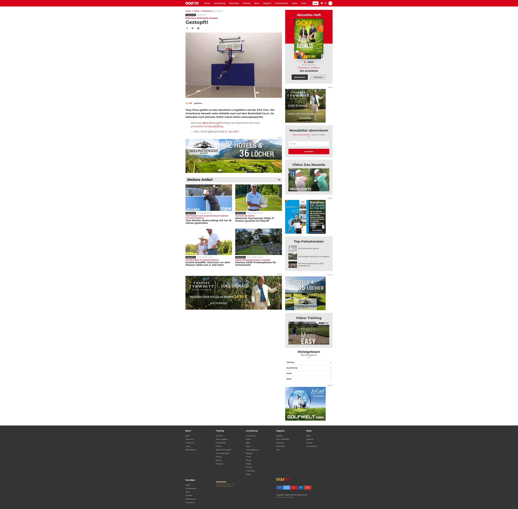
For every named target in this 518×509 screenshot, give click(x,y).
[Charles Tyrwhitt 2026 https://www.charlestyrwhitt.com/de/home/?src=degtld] (233, 293)
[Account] (330, 5)
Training (246, 3)
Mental (218, 460)
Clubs (187, 446)
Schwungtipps (221, 439)
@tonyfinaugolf (211, 122)
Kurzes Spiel (220, 443)
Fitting (248, 460)
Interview (280, 443)
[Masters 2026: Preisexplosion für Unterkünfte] (258, 242)
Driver (248, 439)
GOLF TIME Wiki (282, 439)
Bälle (248, 443)
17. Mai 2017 (232, 131)
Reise (256, 3)
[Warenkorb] (321, 4)
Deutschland (190, 450)
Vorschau (317, 77)
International (311, 446)
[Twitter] (192, 28)
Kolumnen (280, 446)
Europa (309, 443)
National (309, 439)
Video (294, 3)
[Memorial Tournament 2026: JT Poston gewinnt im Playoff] (258, 197)
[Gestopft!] (308, 179)
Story (278, 450)
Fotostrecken (281, 3)
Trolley (248, 464)
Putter (248, 457)
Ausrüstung (219, 3)
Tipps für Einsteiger (223, 450)
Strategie (219, 464)
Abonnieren (299, 77)
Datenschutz (190, 499)
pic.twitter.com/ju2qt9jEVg (207, 126)
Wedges (249, 453)
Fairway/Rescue (252, 450)
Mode (248, 474)
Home (188, 11)
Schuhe (249, 467)
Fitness (218, 457)
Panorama (207, 11)
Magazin (267, 3)
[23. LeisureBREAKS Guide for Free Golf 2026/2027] (309, 217)
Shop (303, 3)
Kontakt (188, 495)
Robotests (234, 3)
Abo (315, 3)
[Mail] (198, 28)
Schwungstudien (222, 453)
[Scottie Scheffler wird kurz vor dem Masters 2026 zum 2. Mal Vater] (208, 242)
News (207, 3)
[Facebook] (187, 28)
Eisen (248, 446)
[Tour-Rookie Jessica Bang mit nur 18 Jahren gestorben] (208, 197)
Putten (218, 446)
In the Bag (250, 471)
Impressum (190, 502)
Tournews (189, 439)
